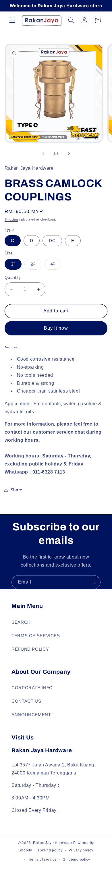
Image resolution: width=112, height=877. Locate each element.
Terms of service (42, 859)
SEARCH (21, 622)
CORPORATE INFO (32, 687)
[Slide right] (69, 153)
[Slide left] (43, 153)
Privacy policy (81, 850)
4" (56, 266)
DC (52, 240)
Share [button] (16, 490)
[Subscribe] (93, 582)
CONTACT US (26, 701)
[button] (12, 20)
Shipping (11, 219)
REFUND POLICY (30, 649)
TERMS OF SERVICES (35, 635)
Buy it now (56, 328)
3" (13, 264)
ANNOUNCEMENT (31, 714)
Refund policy (50, 850)
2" (36, 266)
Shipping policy (76, 859)
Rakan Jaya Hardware (52, 843)
